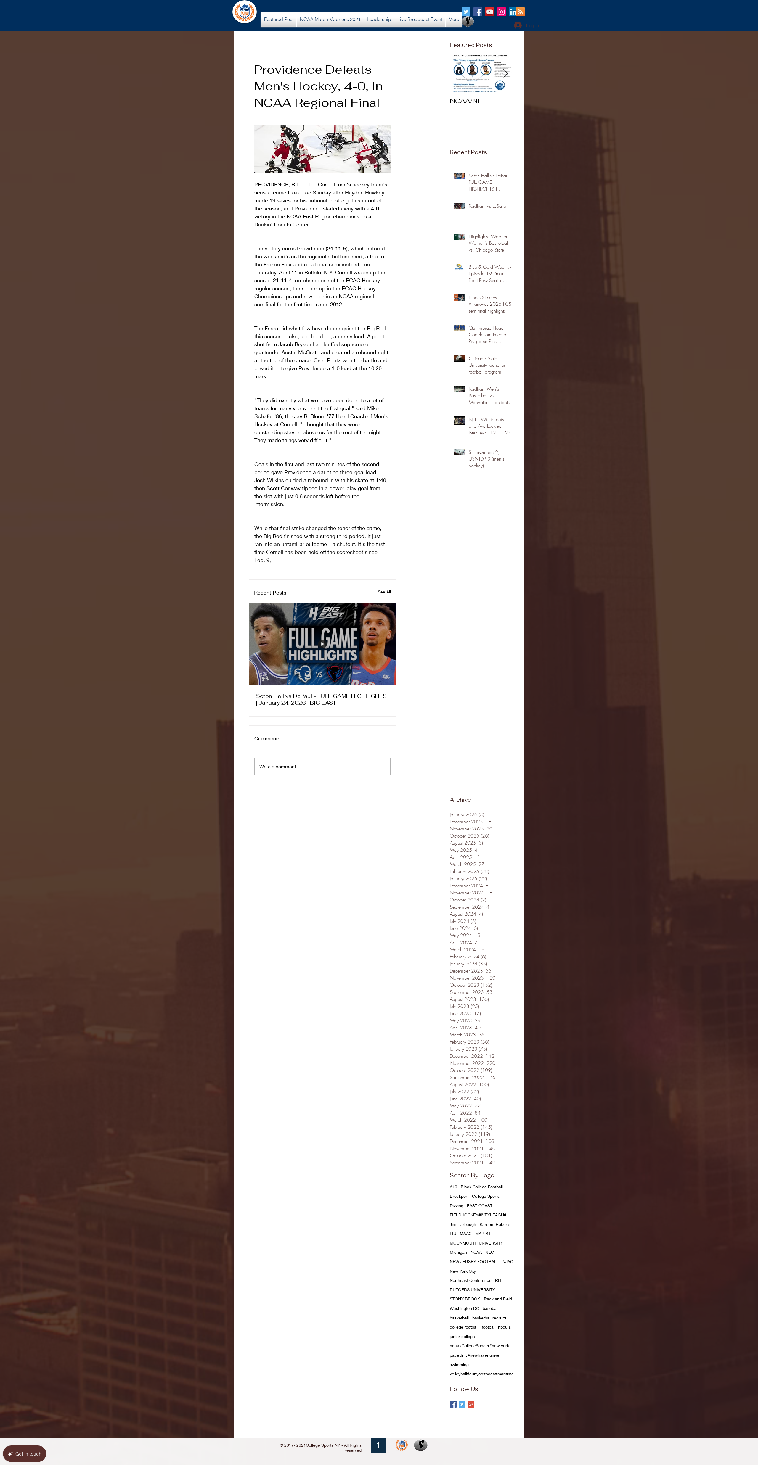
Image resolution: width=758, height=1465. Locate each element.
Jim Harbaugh (463, 1224)
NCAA (476, 1252)
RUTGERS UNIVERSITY (472, 1289)
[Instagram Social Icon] (501, 11)
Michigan (458, 1252)
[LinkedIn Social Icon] (513, 11)
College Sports (486, 1196)
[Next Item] (505, 73)
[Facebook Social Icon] (477, 11)
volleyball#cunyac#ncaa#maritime (482, 1373)
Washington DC (464, 1308)
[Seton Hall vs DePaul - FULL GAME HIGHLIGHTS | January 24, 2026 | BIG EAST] (322, 644)
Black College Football (482, 1186)
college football (464, 1326)
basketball (459, 1317)
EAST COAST (479, 1205)
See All (384, 591)
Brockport (459, 1196)
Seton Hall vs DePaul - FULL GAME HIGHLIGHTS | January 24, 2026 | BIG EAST (321, 699)
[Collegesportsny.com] (466, 11)
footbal (488, 1326)
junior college (462, 1336)
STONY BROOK (465, 1298)
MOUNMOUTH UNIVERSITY (476, 1242)
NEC (489, 1252)
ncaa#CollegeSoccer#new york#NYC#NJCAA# (482, 1345)
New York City (463, 1271)
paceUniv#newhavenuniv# (475, 1355)
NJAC (507, 1261)
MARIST (483, 1233)
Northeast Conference (471, 1280)
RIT (498, 1280)
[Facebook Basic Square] (453, 1404)
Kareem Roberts (495, 1224)
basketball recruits (489, 1317)
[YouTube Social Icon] (489, 11)
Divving (456, 1205)
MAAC (466, 1233)
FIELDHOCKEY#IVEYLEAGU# (478, 1214)
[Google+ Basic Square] (471, 1404)
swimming (459, 1364)
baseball (490, 1308)
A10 (453, 1186)
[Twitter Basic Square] (462, 1404)
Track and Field (498, 1298)
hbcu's (504, 1326)
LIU (453, 1233)
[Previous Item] (459, 73)
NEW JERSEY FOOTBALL (474, 1261)
